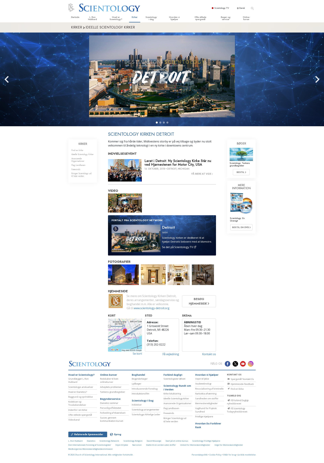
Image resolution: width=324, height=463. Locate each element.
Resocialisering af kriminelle (209, 388)
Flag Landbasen (78, 165)
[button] (157, 123)
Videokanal (74, 419)
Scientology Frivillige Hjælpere (206, 441)
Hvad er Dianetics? (77, 391)
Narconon (137, 445)
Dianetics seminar (109, 403)
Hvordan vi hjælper (174, 18)
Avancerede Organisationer (77, 160)
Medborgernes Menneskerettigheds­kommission (90, 449)
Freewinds (75, 169)
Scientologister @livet (174, 378)
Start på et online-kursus (177, 441)
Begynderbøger (140, 378)
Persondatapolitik (200, 454)
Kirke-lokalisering (172, 393)
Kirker (135, 17)
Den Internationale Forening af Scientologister (89, 445)
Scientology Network (109, 441)
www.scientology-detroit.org (151, 308)
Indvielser (137, 404)
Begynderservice (110, 398)
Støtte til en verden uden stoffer (161, 445)
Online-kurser (246, 18)
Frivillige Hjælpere (204, 416)
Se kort (137, 353)
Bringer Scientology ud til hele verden (81, 174)
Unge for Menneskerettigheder (228, 445)
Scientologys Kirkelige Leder (146, 414)
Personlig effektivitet (110, 407)
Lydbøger (136, 383)
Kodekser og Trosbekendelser (77, 403)
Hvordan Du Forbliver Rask (208, 425)
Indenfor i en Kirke (77, 409)
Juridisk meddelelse (247, 454)
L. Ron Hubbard (92, 18)
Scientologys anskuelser (80, 387)
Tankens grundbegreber (112, 391)
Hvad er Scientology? (116, 18)
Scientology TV (221, 8)
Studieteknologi (203, 383)
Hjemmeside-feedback (242, 383)
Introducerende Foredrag (144, 388)
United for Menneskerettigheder (195, 445)
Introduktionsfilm (140, 393)
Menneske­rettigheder (206, 403)
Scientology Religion (133, 441)
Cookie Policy (215, 454)
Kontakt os (209, 354)
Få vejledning (171, 354)
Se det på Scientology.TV (178, 247)
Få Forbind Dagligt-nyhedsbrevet (238, 402)
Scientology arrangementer (145, 409)
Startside (75, 17)
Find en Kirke (237, 388)
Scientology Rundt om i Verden (177, 387)
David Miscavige (154, 441)
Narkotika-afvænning (205, 393)
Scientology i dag (151, 18)
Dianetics (91, 441)
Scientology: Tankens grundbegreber (240, 164)
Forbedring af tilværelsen (113, 412)
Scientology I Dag (143, 400)
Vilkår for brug (229, 454)
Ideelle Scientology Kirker (82, 154)
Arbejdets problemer (110, 387)
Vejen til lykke (202, 378)
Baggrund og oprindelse (80, 396)
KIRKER (82, 144)
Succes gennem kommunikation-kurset (111, 419)
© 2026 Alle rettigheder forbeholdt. (100, 454)
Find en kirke (77, 150)
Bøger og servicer (225, 18)
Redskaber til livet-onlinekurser (109, 380)
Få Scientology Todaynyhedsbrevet (237, 410)
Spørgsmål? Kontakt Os (242, 379)
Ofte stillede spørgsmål (200, 18)
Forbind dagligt (173, 374)
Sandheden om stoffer (206, 398)
